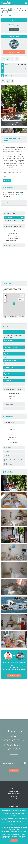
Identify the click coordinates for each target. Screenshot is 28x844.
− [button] (5, 298)
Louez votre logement (14, 793)
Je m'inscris (14, 770)
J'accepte (14, 841)
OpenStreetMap (21, 316)
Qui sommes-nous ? (14, 791)
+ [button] (5, 295)
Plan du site (14, 798)
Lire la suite (7, 180)
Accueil (14, 788)
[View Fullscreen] (5, 301)
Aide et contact (14, 796)
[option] (9, 130)
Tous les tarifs (14, 29)
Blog (14, 801)
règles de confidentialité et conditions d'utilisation (14, 837)
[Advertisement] (14, 265)
